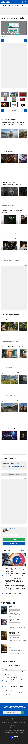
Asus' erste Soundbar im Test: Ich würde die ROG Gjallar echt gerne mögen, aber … (15, 575)
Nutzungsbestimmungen (6, 722)
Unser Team (9, 719)
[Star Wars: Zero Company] (5, 610)
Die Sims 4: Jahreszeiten (11, 684)
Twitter (5, 730)
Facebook (9, 730)
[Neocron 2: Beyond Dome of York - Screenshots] (9, 219)
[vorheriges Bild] (2, 40)
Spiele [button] (6, 5)
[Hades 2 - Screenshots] (9, 435)
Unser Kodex (14, 719)
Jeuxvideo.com (23, 727)
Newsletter (20, 721)
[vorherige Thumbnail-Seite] (2, 110)
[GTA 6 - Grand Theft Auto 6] (5, 623)
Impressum (4, 719)
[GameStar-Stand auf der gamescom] (9, 245)
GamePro (8, 727)
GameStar (4, 727)
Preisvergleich (14, 539)
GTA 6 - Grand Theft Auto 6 (14, 619)
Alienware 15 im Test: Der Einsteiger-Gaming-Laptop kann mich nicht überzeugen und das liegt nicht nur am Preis (14, 581)
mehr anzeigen (5, 656)
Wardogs (11, 645)
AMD (16, 535)
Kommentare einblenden (14, 474)
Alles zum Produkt (14, 543)
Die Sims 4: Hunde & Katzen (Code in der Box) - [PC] (15, 693)
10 (2, 693)
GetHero (17, 727)
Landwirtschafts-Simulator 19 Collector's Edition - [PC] (15, 680)
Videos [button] (18, 5)
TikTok (18, 730)
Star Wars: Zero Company (13, 607)
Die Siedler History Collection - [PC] (14, 672)
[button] (22, 2)
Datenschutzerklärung (21, 722)
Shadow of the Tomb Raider (12, 677)
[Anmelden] (22, 712)
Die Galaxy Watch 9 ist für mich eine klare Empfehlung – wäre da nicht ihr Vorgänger (15, 593)
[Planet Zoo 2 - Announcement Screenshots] (9, 326)
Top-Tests (6, 550)
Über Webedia (21, 719)
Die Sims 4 (7, 674)
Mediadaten (14, 722)
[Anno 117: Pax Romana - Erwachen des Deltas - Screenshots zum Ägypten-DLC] (9, 133)
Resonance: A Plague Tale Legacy (14, 632)
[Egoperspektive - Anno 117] (9, 407)
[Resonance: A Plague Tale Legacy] (5, 635)
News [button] (12, 5)
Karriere (16, 721)
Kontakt (24, 721)
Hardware (5, 535)
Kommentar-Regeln (15, 466)
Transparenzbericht (18, 723)
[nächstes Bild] (25, 40)
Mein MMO (13, 727)
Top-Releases (8, 603)
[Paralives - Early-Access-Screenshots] (9, 353)
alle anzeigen (22, 550)
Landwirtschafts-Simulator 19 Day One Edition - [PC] (14, 668)
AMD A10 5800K (12, 529)
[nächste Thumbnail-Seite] (25, 110)
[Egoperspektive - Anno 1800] (9, 379)
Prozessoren (11, 535)
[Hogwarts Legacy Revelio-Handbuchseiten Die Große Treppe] (9, 191)
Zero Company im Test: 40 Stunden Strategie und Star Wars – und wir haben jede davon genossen (15, 570)
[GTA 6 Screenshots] (9, 158)
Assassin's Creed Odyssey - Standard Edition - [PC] (14, 689)
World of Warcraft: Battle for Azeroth (14, 686)
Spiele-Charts (8, 662)
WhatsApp (22, 730)
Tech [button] (24, 5)
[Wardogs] (5, 648)
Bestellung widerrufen (9, 721)
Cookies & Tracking (10, 723)
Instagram (14, 730)
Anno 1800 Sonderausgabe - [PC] (13, 665)
